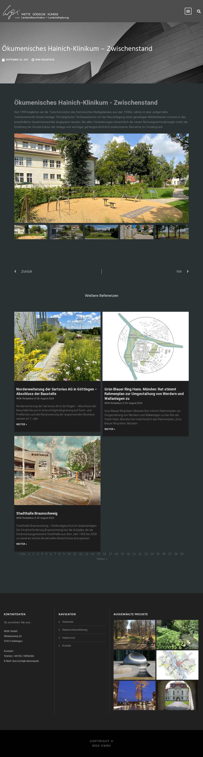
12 (80, 554)
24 (152, 554)
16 (104, 554)
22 (140, 554)
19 (122, 554)
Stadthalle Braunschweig (36, 513)
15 (98, 554)
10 (69, 554)
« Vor (22, 554)
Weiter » (102, 558)
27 (169, 554)
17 (110, 554)
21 (134, 554)
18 (116, 554)
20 (128, 554)
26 (164, 554)
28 (175, 554)
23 (146, 554)
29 (181, 554)
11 (74, 554)
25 (158, 554)
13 (86, 554)
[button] (198, 11)
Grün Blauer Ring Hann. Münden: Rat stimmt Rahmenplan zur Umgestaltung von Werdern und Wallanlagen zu (144, 394)
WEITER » (21, 424)
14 (92, 554)
